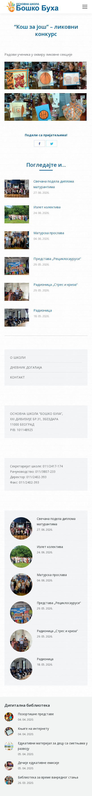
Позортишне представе (36, 714)
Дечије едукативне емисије (38, 763)
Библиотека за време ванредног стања (48, 777)
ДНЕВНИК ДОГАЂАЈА (26, 367)
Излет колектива (47, 207)
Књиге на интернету (33, 728)
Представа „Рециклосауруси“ (57, 258)
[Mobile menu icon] (85, 6)
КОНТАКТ (17, 377)
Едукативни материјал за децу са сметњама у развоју (53, 746)
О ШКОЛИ (17, 357)
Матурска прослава (48, 233)
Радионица (42, 310)
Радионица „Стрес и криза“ (55, 284)
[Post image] (16, 189)
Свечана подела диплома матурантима (53, 184)
